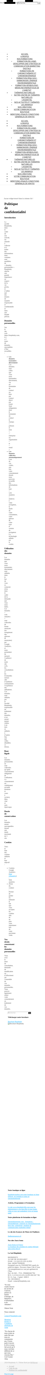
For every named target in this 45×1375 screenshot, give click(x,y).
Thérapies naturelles (24, 92)
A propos (25, 56)
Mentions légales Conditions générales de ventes (24, 115)
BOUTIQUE (24, 112)
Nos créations (25, 107)
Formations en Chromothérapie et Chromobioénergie (27, 73)
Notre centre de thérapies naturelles (27, 96)
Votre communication (25, 109)
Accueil (24, 54)
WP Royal (33, 1362)
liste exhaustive (12, 875)
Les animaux (27, 104)
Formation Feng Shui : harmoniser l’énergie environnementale (26, 80)
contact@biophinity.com (12, 1316)
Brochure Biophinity (15, 1022)
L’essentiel (27, 100)
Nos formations (25, 59)
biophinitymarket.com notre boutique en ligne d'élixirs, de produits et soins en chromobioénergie (23, 1196)
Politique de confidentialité (18, 1370)
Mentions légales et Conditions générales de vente (8, 1323)
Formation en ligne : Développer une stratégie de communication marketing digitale (27, 65)
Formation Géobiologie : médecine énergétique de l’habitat (27, 87)
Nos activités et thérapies (27, 102)
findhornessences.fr (14, 1236)
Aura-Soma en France (15, 1245)
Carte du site (13, 1368)
